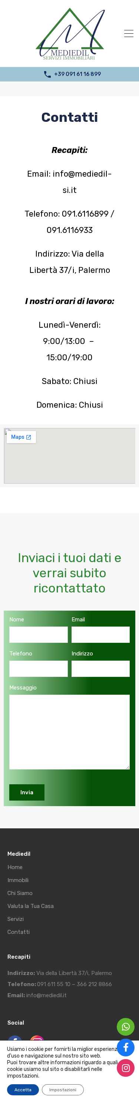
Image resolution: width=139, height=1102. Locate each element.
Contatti (18, 932)
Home (15, 867)
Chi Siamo (20, 893)
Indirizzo (82, 653)
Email (78, 619)
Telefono (20, 653)
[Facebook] (126, 1047)
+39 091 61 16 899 (77, 74)
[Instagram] (126, 1068)
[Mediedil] (70, 58)
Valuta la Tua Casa (30, 906)
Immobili (18, 880)
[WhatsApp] (126, 1027)
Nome (16, 619)
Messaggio (23, 687)
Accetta (23, 1089)
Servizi (15, 919)
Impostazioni (62, 1089)
